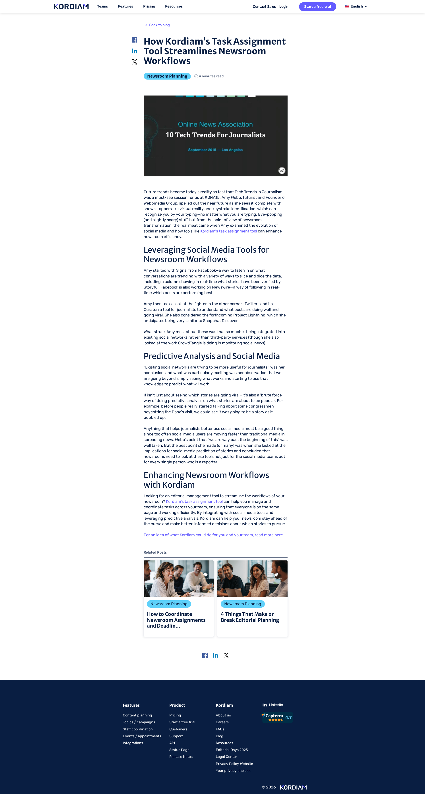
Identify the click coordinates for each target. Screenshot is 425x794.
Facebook (135, 40)
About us (223, 715)
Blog (219, 736)
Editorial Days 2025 (232, 750)
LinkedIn (135, 50)
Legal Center (226, 757)
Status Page (179, 750)
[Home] (293, 787)
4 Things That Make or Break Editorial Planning (252, 598)
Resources (224, 743)
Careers (222, 722)
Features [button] (131, 705)
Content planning (137, 715)
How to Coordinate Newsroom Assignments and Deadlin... (179, 598)
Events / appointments (142, 736)
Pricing (149, 6)
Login (283, 6)
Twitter (135, 62)
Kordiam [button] (224, 705)
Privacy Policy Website (234, 764)
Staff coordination (138, 729)
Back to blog (159, 25)
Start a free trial (317, 6)
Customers (178, 729)
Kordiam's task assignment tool (228, 231)
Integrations (133, 743)
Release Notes (181, 757)
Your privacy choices (233, 771)
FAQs (220, 729)
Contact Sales (264, 6)
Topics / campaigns (139, 722)
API (172, 743)
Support (176, 736)
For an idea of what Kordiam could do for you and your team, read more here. (214, 535)
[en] (356, 6)
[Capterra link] (281, 717)
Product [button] (177, 705)
